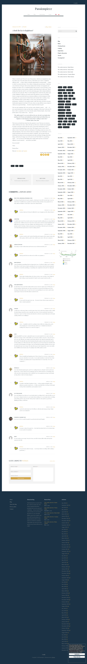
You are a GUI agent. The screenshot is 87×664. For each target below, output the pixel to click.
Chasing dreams (61, 46)
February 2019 (71, 221)
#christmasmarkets (70, 90)
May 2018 (60, 237)
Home (11, 499)
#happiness (71, 95)
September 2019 (61, 211)
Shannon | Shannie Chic (20, 417)
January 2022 (61, 166)
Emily (15, 436)
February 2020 (71, 201)
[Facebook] (41, 155)
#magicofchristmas (61, 101)
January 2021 (61, 185)
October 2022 (71, 150)
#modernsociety (61, 104)
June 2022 (70, 157)
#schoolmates (61, 118)
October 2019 (71, 208)
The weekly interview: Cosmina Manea (66, 74)
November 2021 (61, 169)
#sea (66, 118)
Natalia (21, 210)
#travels (70, 121)
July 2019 (60, 214)
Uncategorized (61, 57)
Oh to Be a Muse (18, 393)
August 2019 (70, 211)
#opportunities (68, 107)
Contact (11, 509)
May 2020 (60, 198)
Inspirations (60, 50)
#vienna (75, 121)
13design (53, 657)
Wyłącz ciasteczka (77, 656)
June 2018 (70, 233)
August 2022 (70, 153)
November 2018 (61, 227)
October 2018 (71, 227)
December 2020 (71, 185)
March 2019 (60, 221)
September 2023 (71, 137)
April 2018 (70, 237)
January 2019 (61, 224)
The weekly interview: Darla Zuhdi (65, 72)
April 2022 (70, 160)
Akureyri (64, 124)
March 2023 (70, 144)
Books (50, 27)
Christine (16, 219)
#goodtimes (60, 95)
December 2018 (71, 224)
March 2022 (60, 163)
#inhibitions (60, 98)
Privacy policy (13, 506)
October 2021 (71, 169)
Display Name (14, 466)
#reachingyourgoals (62, 115)
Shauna (16, 308)
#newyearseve (61, 107)
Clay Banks (19, 151)
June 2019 (70, 214)
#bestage (60, 87)
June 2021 (70, 176)
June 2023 (60, 140)
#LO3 (70, 98)
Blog (47, 27)
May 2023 (70, 140)
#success (60, 121)
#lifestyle (65, 98)
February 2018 (71, 240)
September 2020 (61, 192)
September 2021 (61, 173)
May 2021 (60, 179)
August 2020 (70, 192)
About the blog (13, 504)
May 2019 (60, 217)
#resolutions (68, 115)
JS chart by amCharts (64, 251)
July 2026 (60, 137)
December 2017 (71, 243)
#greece (66, 95)
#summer (65, 121)
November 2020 (61, 189)
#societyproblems (71, 118)
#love (74, 98)
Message (35, 466)
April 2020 (70, 198)
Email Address (14, 471)
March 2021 (60, 182)
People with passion (62, 53)
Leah (15, 334)
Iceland (73, 124)
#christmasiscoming (62, 90)
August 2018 (70, 230)
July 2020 (60, 195)
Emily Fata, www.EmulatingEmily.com (23, 198)
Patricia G (16, 367)
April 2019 (70, 217)
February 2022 (71, 163)
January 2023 (61, 147)
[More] (48, 155)
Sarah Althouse (18, 244)
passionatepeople (66, 127)
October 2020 (71, 189)
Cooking (60, 48)
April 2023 (60, 144)
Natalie (24, 26)
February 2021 (71, 182)
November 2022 (61, 150)
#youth (60, 124)
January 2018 (61, 243)
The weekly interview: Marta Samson (66, 76)
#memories (68, 101)
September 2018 (61, 230)
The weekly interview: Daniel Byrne (66, 67)
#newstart (74, 104)
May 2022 (60, 160)
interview (60, 127)
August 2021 (70, 173)
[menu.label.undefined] (76, 250)
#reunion (74, 115)
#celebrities (70, 87)
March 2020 (60, 201)
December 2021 (71, 166)
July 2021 (60, 176)
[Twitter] (43, 155)
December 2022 (71, 147)
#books (65, 87)
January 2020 (61, 205)
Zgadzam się (77, 654)
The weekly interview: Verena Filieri (66, 69)
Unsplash (25, 151)
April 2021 (70, 179)
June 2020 (70, 195)
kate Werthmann (18, 284)
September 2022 (61, 153)
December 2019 (71, 205)
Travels (59, 55)
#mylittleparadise (68, 104)
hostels (69, 124)
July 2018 (60, 233)
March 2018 (60, 240)
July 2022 (60, 157)
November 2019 (61, 208)
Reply (54, 198)
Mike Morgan (17, 262)
